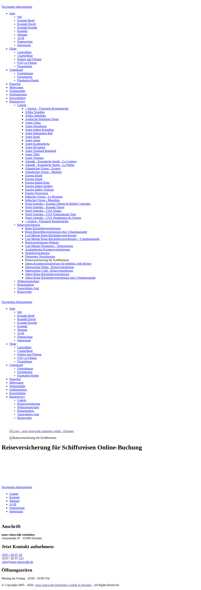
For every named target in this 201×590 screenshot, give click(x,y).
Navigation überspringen (17, 6)
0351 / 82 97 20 (12, 555)
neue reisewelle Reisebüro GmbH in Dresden (63, 585)
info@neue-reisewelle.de (17, 562)
